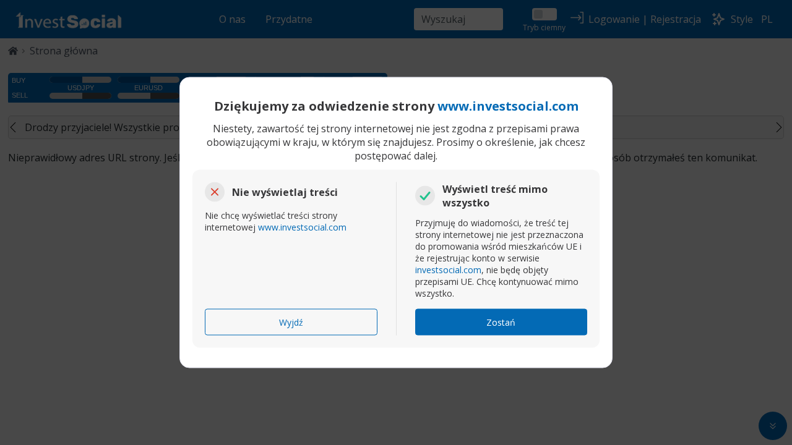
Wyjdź (291, 322)
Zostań (500, 322)
